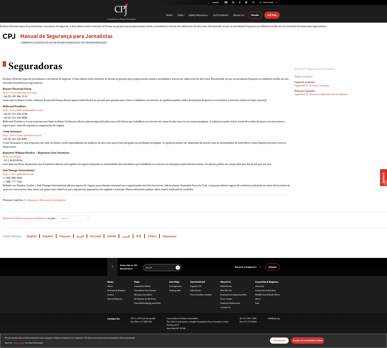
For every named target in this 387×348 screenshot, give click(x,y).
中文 (138, 236)
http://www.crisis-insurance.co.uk (22, 135)
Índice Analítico (303, 77)
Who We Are (226, 290)
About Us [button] (238, 15)
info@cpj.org (274, 318)
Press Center (226, 298)
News (110, 281)
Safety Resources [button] (198, 15)
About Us (225, 281)
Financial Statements (230, 303)
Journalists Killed (142, 286)
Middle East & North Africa (267, 294)
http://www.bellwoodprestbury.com (23, 110)
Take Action (195, 290)
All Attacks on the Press (145, 298)
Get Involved (197, 281)
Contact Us (225, 307)
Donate (255, 14)
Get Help (272, 14)
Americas (259, 286)
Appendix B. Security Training (311, 85)
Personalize (279, 340)
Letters (110, 294)
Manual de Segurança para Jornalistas (24, 218)
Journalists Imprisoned (145, 290)
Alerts (110, 286)
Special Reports (114, 298)
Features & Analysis (116, 290)
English (32, 236)
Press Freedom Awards (201, 294)
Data (137, 281)
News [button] (169, 15)
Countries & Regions (266, 281)
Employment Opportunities (233, 294)
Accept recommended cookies (307, 340)
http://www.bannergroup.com (20, 93)
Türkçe (152, 236)
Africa (258, 298)
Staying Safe (175, 290)
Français (64, 236)
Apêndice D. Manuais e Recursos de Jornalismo (321, 94)
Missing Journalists (143, 294)
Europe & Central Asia (265, 290)
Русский (95, 236)
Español (48, 236)
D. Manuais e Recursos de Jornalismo (45, 200)
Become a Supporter (246, 266)
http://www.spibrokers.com (18, 174)
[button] (276, 2)
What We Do (226, 286)
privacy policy (19, 343)
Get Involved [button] (220, 15)
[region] (193, 341)
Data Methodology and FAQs (147, 303)
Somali (111, 236)
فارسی (126, 236)
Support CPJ (196, 286)
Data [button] (180, 15)
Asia (257, 303)
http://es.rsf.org (11, 156)
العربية (80, 236)
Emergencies (175, 286)
